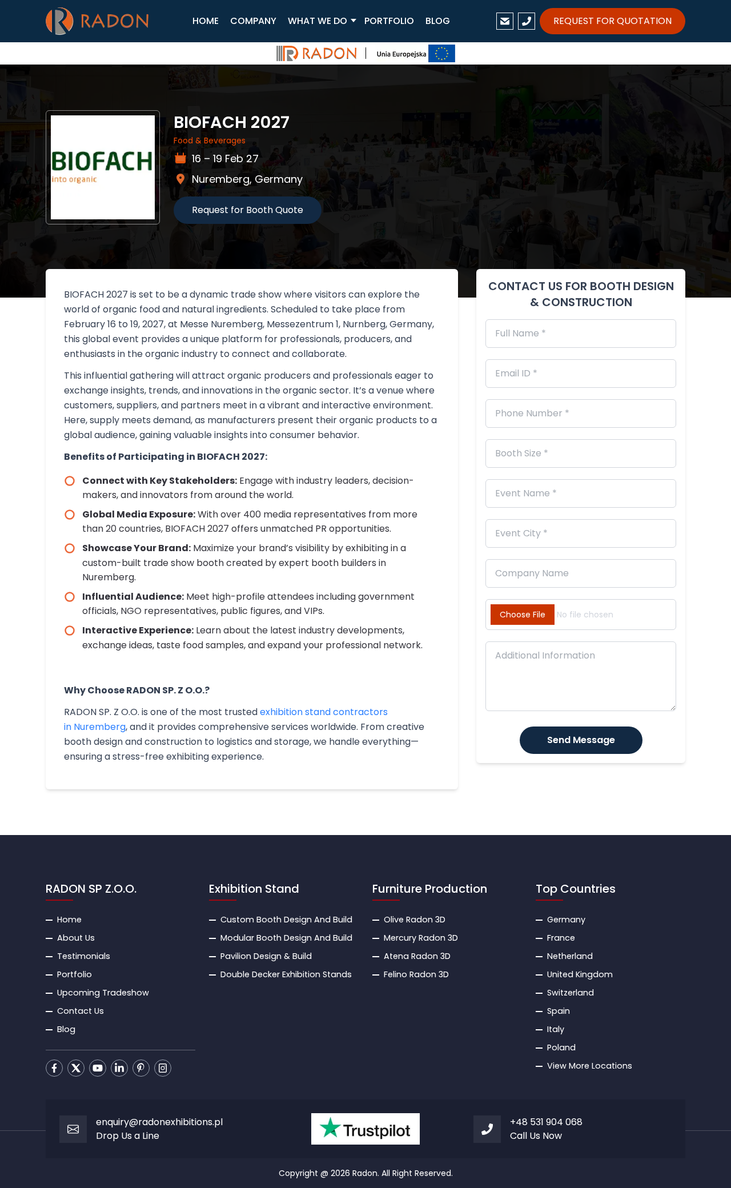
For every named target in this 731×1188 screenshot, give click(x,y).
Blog (66, 1029)
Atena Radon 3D (417, 956)
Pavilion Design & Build (266, 956)
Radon (364, 1173)
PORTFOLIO (389, 20)
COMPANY (253, 20)
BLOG (437, 20)
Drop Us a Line (127, 1135)
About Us (76, 938)
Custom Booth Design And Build (286, 919)
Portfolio (74, 974)
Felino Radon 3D (416, 974)
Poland (561, 1047)
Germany (566, 919)
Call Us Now (536, 1135)
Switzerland (570, 992)
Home (69, 919)
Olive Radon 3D (414, 919)
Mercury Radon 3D (421, 938)
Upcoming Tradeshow (103, 992)
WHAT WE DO (317, 20)
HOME (205, 20)
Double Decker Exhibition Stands (286, 974)
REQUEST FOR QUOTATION (612, 20)
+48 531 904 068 (546, 1122)
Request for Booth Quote (247, 209)
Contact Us (80, 1011)
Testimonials (83, 956)
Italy (555, 1029)
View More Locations (589, 1065)
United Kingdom (580, 974)
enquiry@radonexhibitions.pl (159, 1122)
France (561, 938)
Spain (558, 1011)
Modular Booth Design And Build (286, 938)
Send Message (581, 739)
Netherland (570, 956)
